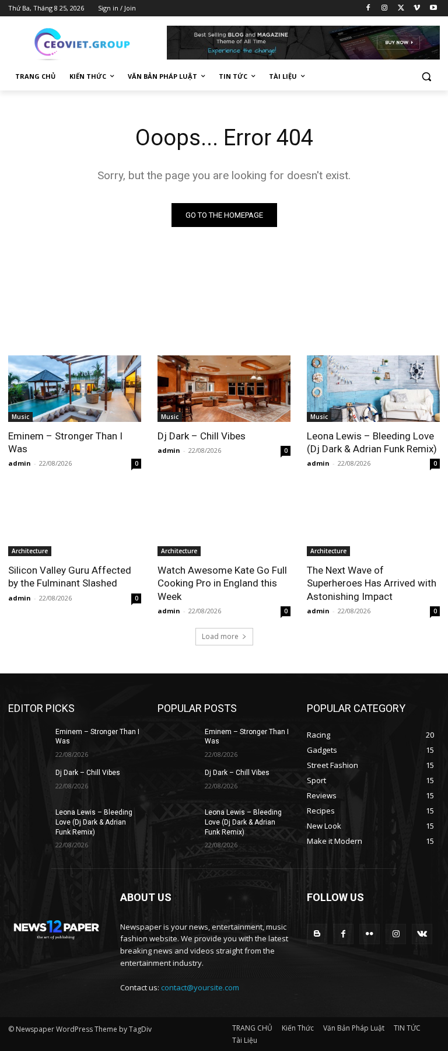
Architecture (30, 551)
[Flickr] (369, 934)
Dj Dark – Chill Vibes (202, 436)
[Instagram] (384, 8)
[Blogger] (317, 934)
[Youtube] (433, 8)
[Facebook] (368, 8)
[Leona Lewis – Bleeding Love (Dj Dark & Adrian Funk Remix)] (373, 388)
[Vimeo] (417, 8)
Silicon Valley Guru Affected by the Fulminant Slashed (69, 576)
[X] (401, 8)
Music (20, 417)
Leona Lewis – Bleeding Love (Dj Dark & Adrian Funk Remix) (372, 442)
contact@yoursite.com (200, 987)
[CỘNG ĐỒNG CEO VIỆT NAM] (87, 43)
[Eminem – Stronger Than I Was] (74, 388)
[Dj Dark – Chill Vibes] (224, 388)
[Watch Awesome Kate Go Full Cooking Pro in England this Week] (224, 523)
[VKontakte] (422, 934)
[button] (426, 76)
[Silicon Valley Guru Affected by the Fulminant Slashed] (74, 523)
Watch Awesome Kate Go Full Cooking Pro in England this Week (222, 583)
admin (19, 463)
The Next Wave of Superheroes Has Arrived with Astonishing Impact (371, 583)
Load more (220, 636)
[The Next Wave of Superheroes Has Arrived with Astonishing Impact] (373, 523)
